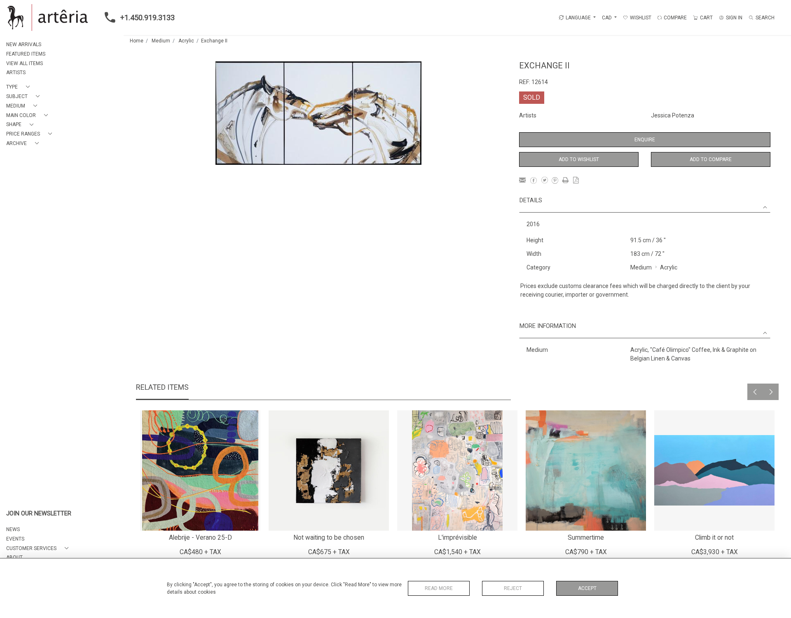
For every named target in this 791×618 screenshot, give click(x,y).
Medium (161, 41)
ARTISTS (16, 72)
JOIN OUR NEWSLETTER (38, 513)
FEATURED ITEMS (25, 54)
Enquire (644, 140)
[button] (19, 87)
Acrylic (186, 41)
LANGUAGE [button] (578, 18)
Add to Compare (711, 159)
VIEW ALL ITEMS (24, 63)
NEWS (13, 529)
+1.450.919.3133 (147, 17)
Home (136, 41)
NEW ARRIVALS (23, 44)
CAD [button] (607, 18)
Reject (513, 588)
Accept (587, 588)
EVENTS (15, 539)
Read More (439, 588)
